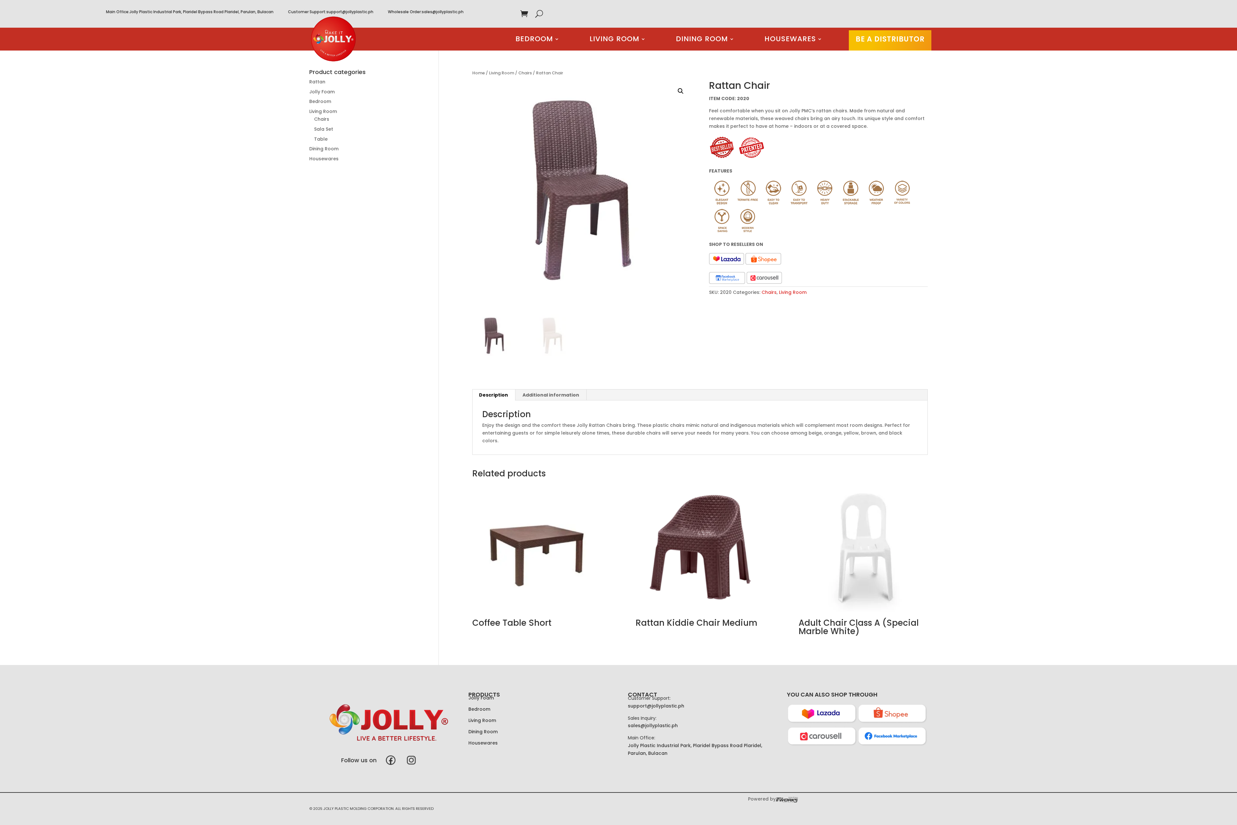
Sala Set (323, 129)
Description (493, 395)
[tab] (493, 394)
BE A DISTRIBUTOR (890, 39)
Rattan (317, 82)
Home (478, 73)
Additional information (551, 395)
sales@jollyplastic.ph (443, 11)
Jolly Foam (322, 92)
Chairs (525, 73)
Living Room (614, 40)
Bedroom (534, 40)
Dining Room (702, 40)
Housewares (790, 40)
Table (321, 139)
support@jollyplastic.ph (349, 11)
